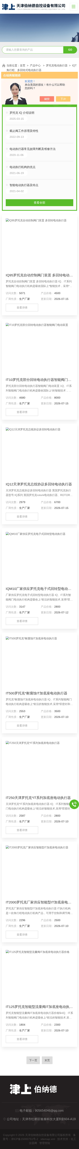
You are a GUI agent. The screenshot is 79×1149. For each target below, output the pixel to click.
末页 (47, 1060)
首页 (22, 65)
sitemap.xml (47, 1139)
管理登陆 (44, 1143)
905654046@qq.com (49, 1110)
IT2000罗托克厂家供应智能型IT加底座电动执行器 (39, 902)
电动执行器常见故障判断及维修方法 (33, 149)
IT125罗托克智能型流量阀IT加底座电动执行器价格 (39, 1007)
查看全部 (39, 202)
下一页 (33, 1060)
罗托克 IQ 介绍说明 (22, 112)
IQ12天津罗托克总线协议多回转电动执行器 (39, 484)
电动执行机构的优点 (22, 167)
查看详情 (22, 307)
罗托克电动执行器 (56, 65)
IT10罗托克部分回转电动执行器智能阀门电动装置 (39, 380)
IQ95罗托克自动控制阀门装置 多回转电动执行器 (39, 275)
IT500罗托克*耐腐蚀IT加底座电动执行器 (36, 693)
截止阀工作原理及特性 (24, 130)
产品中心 (35, 65)
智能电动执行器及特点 (24, 185)
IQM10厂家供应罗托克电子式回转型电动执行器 (39, 589)
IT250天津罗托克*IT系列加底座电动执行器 (38, 798)
